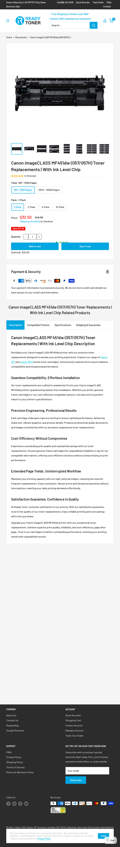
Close (103, 836)
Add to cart (35, 246)
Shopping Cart (73, 720)
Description (15, 324)
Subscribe (75, 780)
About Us (11, 715)
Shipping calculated (30, 221)
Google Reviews (15, 730)
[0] (111, 20)
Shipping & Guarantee (88, 324)
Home (9, 37)
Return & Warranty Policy (20, 772)
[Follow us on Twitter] (14, 803)
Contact (107, 6)
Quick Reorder (83, 2)
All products (21, 37)
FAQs (109, 2)
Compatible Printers (38, 324)
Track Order (98, 2)
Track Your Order (74, 735)
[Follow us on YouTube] (26, 803)
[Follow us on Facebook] (8, 803)
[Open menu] (7, 20)
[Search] (94, 25)
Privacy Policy (13, 757)
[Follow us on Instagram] (20, 803)
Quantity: (16, 236)
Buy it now (85, 246)
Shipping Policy (14, 762)
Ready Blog (12, 725)
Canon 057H (26, 361)
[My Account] (104, 20)
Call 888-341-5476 (65, 2)
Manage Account (74, 730)
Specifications (63, 324)
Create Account (74, 725)
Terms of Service (15, 767)
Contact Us (12, 720)
